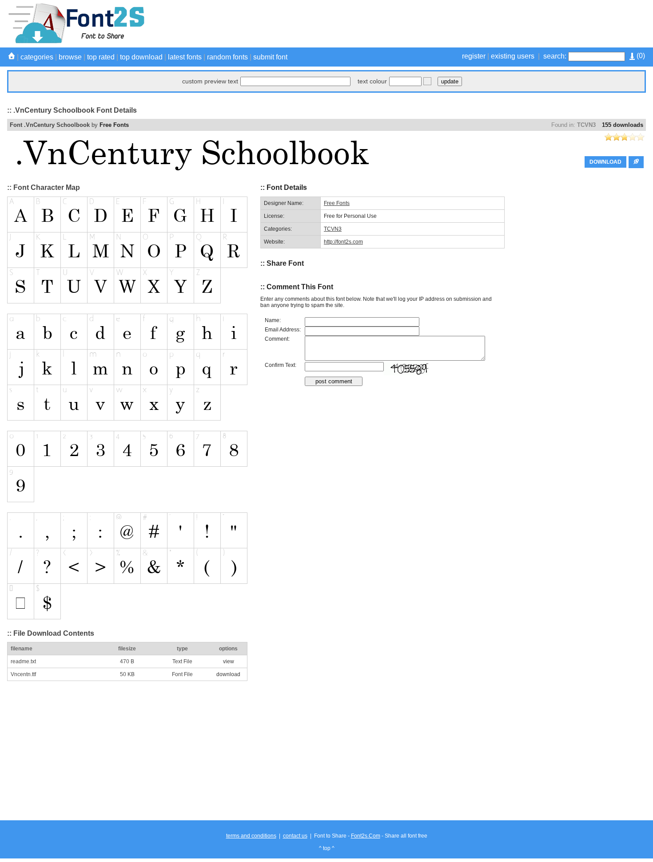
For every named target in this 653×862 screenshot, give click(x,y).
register (474, 56)
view (228, 661)
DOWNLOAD (605, 162)
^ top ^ (326, 848)
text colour (372, 81)
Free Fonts (114, 125)
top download (141, 57)
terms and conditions (251, 836)
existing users (512, 56)
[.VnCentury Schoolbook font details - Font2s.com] (75, 42)
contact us (295, 836)
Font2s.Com (365, 836)
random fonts (227, 57)
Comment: (277, 339)
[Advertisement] (484, 23)
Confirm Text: (280, 365)
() (640, 55)
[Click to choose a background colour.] (427, 81)
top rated (101, 57)
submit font (270, 57)
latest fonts (185, 57)
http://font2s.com (343, 242)
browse (70, 57)
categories (36, 57)
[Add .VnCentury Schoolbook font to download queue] (636, 162)
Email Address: (283, 330)
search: (554, 56)
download (228, 674)
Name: (273, 320)
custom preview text (210, 81)
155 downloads (622, 125)
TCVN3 (586, 125)
